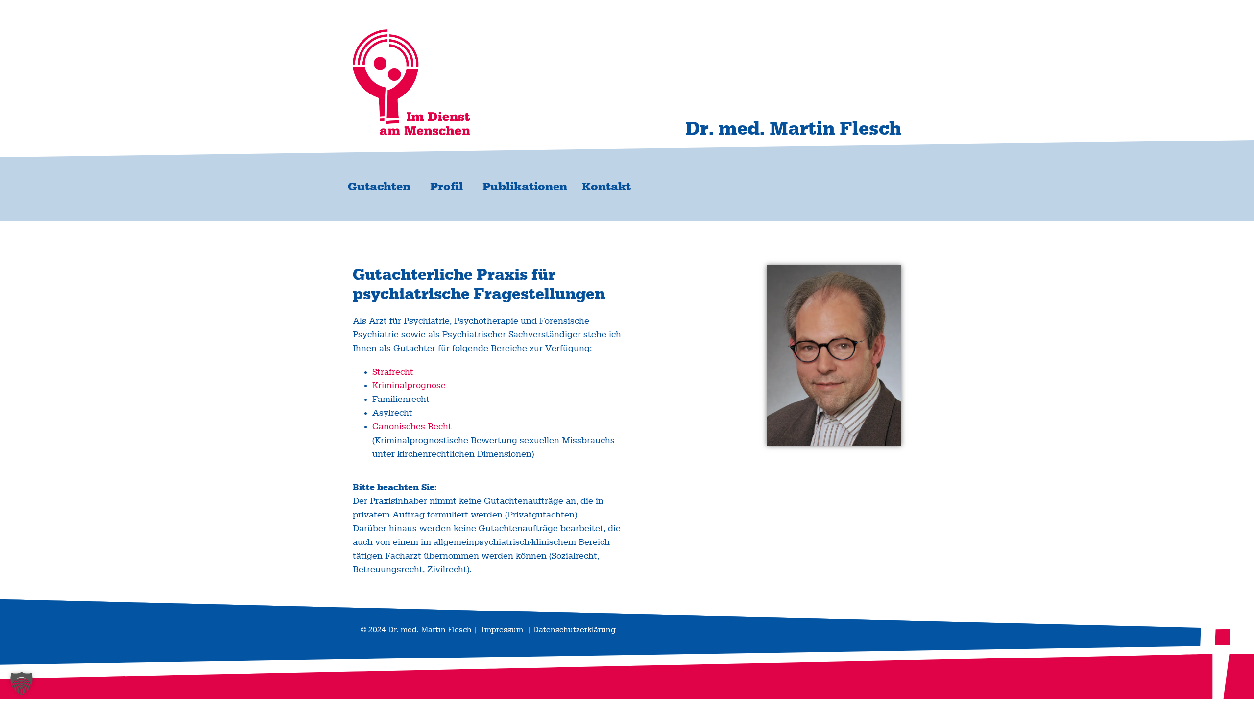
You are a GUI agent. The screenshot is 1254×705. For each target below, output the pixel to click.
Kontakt (606, 187)
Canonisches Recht (412, 427)
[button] (21, 683)
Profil (446, 187)
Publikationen (524, 187)
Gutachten (379, 187)
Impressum (502, 630)
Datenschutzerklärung (574, 630)
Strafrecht (392, 372)
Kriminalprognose (409, 385)
